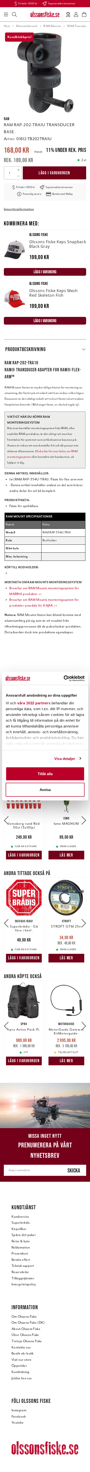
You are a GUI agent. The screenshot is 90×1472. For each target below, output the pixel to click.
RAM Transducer (78, 26)
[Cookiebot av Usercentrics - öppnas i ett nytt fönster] (64, 678)
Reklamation (21, 1247)
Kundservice (20, 1217)
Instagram (19, 1410)
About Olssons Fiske (26, 1329)
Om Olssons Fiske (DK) (28, 1323)
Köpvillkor (19, 1229)
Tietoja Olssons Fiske (27, 1341)
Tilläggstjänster (23, 1278)
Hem (7, 26)
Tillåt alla (45, 774)
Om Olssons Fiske (24, 1317)
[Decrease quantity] (18, 176)
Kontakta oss (21, 1347)
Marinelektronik (26, 26)
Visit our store (22, 1360)
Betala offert (21, 1260)
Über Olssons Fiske (25, 1335)
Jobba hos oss (21, 1378)
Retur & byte (21, 1241)
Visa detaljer (64, 758)
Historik (38, 151)
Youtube (18, 1422)
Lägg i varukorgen (54, 172)
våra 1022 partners (33, 703)
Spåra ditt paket (24, 1235)
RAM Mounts (52, 26)
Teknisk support (23, 1266)
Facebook (19, 1416)
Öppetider (19, 1366)
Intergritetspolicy (24, 1284)
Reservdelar (20, 1272)
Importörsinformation (19, 209)
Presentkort (20, 1253)
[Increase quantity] (18, 170)
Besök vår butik (23, 1353)
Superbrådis (21, 1223)
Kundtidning (21, 1372)
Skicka (73, 1170)
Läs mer (66, 855)
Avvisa (45, 789)
